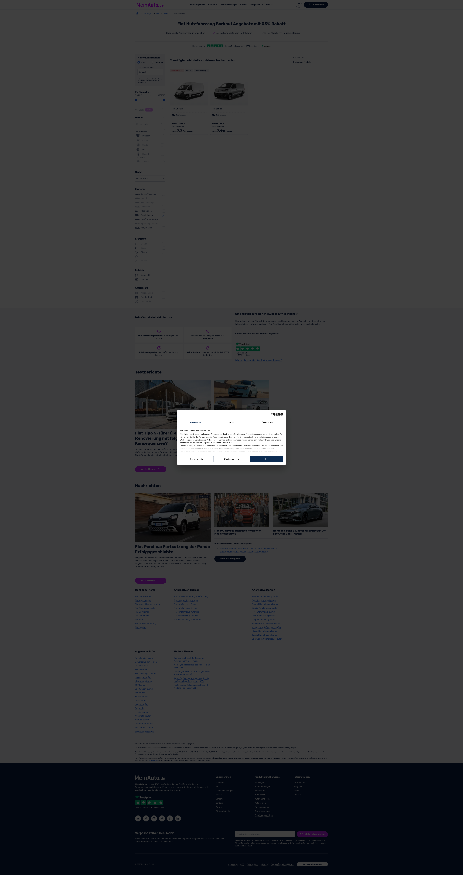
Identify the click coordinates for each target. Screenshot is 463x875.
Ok (266, 459)
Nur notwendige (197, 459)
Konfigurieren (230, 459)
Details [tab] (232, 422)
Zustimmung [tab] (195, 422)
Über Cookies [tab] (267, 422)
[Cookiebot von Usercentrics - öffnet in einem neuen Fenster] (272, 414)
